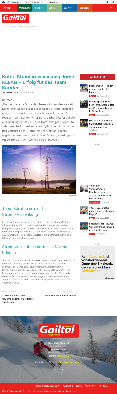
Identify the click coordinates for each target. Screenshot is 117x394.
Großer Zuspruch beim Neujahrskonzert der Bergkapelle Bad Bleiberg (18, 298)
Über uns (90, 385)
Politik (37, 7)
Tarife (79, 385)
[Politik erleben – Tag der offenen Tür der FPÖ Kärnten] (84, 88)
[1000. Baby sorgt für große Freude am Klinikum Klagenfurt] (84, 210)
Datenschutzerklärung (54, 391)
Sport (66, 7)
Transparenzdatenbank (47, 385)
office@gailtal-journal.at (70, 362)
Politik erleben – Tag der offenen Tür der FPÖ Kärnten (101, 89)
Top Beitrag (94, 202)
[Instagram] (112, 2)
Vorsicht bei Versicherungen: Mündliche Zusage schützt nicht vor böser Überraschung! (100, 192)
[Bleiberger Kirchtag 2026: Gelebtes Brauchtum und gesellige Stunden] (84, 226)
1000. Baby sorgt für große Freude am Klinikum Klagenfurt (101, 211)
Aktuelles (97, 77)
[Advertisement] (58, 51)
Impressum (71, 391)
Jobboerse (84, 7)
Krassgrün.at (38, 391)
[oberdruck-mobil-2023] (97, 279)
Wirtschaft (24, 7)
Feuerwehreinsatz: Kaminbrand (60, 295)
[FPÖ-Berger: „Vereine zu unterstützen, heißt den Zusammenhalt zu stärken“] (84, 123)
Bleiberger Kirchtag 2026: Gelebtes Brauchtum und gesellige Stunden (101, 227)
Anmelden (53, 2)
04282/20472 (63, 355)
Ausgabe (68, 385)
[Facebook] (107, 2)
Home (4, 26)
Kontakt (103, 385)
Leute (52, 7)
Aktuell (7, 7)
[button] (111, 8)
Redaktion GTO (12, 93)
